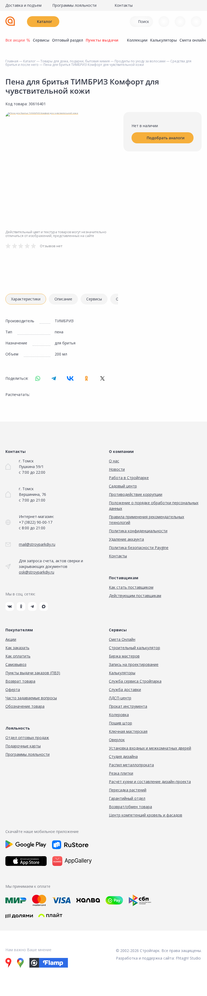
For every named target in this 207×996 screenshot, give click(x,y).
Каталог (44, 21)
